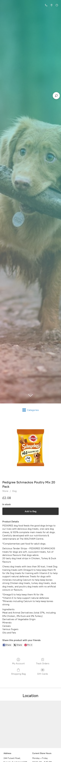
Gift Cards (42, 673)
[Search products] (56, 95)
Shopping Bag (18, 673)
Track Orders (42, 663)
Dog (14, 491)
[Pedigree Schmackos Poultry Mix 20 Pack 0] (30, 447)
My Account (18, 663)
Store (5, 491)
